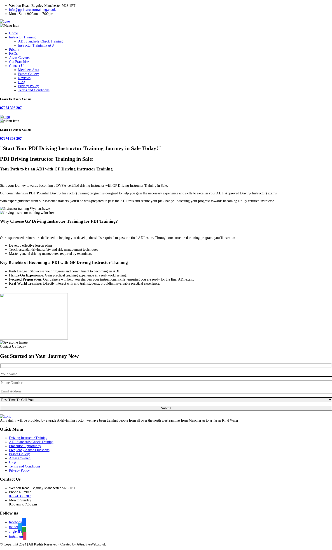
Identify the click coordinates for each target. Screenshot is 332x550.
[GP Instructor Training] (5, 21)
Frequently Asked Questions (29, 450)
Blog (21, 82)
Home (13, 33)
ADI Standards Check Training (40, 41)
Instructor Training (22, 37)
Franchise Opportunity (25, 446)
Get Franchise (19, 62)
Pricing (14, 49)
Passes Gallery (28, 74)
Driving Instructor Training (28, 438)
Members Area (28, 70)
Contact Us (17, 66)
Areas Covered (19, 57)
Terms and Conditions (33, 90)
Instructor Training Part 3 (36, 45)
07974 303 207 (11, 108)
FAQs (13, 53)
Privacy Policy (28, 86)
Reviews (24, 78)
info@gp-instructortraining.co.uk (32, 10)
